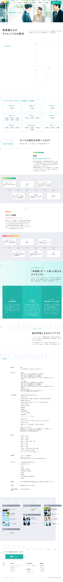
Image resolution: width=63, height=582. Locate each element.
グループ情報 (12, 570)
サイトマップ (11, 577)
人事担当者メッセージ (13, 567)
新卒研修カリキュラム (30, 571)
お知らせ (3, 565)
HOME (3, 563)
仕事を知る (26, 2)
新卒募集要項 (42, 565)
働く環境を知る (33, 2)
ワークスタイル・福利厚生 (31, 565)
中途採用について (42, 570)
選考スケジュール (42, 567)
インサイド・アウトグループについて (16, 565)
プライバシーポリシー (5, 577)
